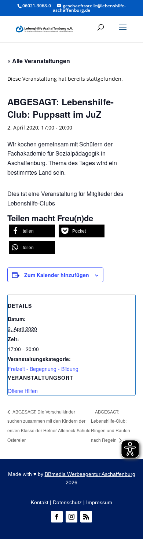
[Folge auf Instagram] (71, 516)
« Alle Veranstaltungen (38, 61)
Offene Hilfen (23, 390)
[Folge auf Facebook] (57, 516)
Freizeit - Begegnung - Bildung (43, 368)
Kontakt (39, 502)
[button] (123, 32)
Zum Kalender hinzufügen (56, 274)
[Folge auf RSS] (86, 516)
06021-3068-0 (36, 6)
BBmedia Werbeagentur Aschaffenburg (90, 474)
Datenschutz (67, 502)
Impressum (99, 502)
